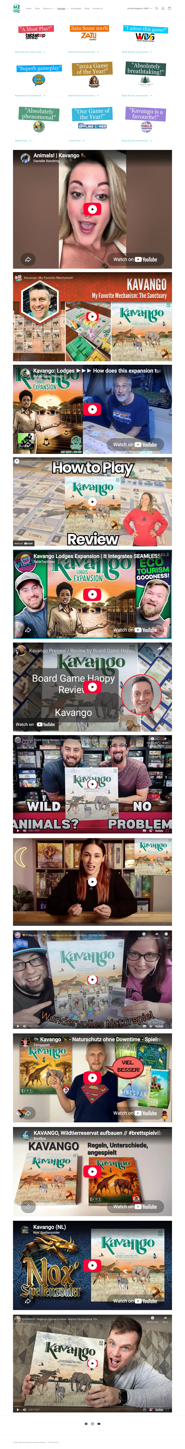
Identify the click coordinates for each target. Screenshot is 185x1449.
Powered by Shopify (38, 1442)
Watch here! (21, 140)
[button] (48, 8)
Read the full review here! (28, 51)
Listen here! (75, 140)
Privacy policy (53, 1442)
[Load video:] (92, 209)
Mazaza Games (24, 1442)
